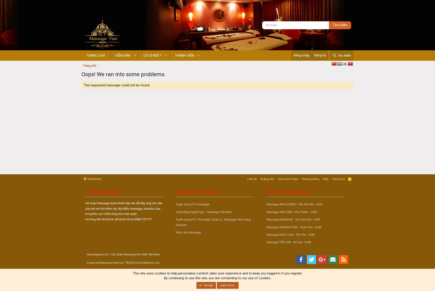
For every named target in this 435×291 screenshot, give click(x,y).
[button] (134, 56)
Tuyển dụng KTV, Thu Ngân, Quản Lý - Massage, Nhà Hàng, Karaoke (213, 222)
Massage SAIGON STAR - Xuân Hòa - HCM (293, 227)
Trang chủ (96, 55)
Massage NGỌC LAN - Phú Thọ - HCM (290, 234)
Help (325, 179)
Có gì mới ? (152, 55)
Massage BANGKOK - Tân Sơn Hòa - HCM (293, 219)
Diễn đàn (122, 55)
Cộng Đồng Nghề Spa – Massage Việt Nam (204, 212)
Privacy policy (310, 179)
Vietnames (94, 179)
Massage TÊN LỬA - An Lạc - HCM (288, 242)
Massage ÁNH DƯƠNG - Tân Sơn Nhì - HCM (294, 204)
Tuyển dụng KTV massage (193, 204)
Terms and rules (288, 179)
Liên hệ (252, 179)
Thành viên (184, 55)
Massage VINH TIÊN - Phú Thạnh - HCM (291, 212)
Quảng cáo (267, 179)
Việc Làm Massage (188, 232)
